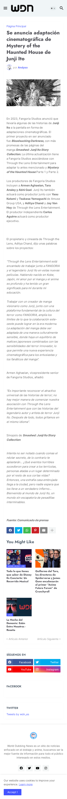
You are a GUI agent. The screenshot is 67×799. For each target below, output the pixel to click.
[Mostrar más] (52, 530)
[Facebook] (10, 530)
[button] (5, 8)
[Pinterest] (35, 530)
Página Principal (16, 26)
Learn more (26, 784)
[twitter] (29, 768)
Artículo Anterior (18, 638)
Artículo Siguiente (47, 638)
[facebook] (21, 768)
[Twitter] (18, 530)
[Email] (43, 530)
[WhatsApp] (27, 530)
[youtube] (37, 768)
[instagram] (46, 768)
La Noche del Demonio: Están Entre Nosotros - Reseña (16, 625)
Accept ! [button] (12, 792)
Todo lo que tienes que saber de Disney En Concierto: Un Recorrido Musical (19, 576)
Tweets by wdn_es (18, 714)
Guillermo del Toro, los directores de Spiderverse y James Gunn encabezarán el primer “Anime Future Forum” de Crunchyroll (47, 581)
